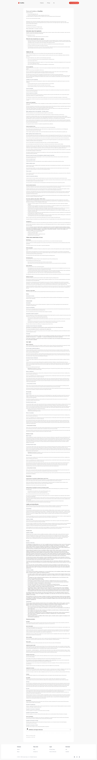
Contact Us (35, 751)
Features (42, 3)
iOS (66, 749)
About (18, 749)
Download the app (74, 3)
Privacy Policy (52, 749)
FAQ (34, 749)
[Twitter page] (79, 757)
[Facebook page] (74, 757)
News (18, 751)
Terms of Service (52, 751)
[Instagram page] (76, 757)
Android (67, 751)
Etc (54, 3)
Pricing (48, 3)
